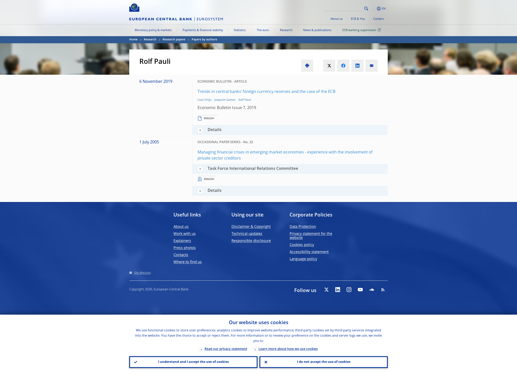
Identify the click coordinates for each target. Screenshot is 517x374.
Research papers (174, 39)
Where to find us (187, 262)
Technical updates (246, 234)
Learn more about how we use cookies (288, 349)
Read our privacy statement (226, 349)
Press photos (184, 248)
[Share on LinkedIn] (357, 66)
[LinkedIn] (338, 289)
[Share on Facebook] (343, 66)
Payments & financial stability (203, 30)
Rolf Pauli (245, 100)
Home (133, 39)
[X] (326, 289)
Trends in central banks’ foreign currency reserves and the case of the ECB (266, 92)
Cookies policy (302, 245)
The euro (263, 30)
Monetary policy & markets (153, 30)
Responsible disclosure (251, 241)
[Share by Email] (372, 66)
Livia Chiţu (205, 100)
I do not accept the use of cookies (323, 362)
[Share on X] (329, 66)
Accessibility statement (309, 252)
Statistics (240, 30)
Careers (378, 19)
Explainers (182, 241)
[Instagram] (349, 289)
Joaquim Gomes (225, 100)
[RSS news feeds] (383, 289)
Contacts (180, 255)
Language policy (303, 259)
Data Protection (303, 227)
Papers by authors (204, 39)
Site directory (142, 272)
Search (366, 8)
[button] (373, 8)
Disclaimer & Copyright (251, 227)
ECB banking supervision (359, 30)
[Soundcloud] (371, 289)
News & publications (317, 30)
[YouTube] (360, 289)
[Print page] (307, 66)
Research (286, 30)
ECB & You (358, 19)
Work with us (184, 234)
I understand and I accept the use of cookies (193, 362)
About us (336, 19)
